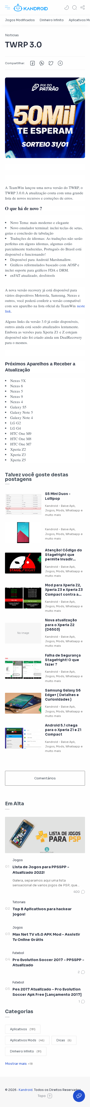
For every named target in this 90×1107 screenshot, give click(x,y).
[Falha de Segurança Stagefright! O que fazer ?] (23, 668)
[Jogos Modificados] (20, 20)
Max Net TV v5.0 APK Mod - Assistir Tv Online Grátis (46, 937)
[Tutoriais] (19, 902)
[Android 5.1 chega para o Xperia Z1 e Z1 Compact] (23, 738)
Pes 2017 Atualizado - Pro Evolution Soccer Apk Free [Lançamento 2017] (47, 992)
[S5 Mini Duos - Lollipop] (23, 504)
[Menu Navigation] (7, 7)
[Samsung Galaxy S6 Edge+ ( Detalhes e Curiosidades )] (23, 703)
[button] (66, 7)
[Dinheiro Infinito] (52, 20)
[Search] (74, 7)
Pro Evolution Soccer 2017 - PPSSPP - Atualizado (48, 963)
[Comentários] (79, 892)
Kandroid (25, 1090)
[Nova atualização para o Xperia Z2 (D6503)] (23, 633)
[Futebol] (18, 953)
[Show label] (18, 1063)
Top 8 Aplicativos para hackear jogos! (42, 912)
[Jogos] (17, 860)
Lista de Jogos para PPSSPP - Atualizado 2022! (40, 870)
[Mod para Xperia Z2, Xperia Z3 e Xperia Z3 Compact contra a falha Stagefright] (23, 598)
